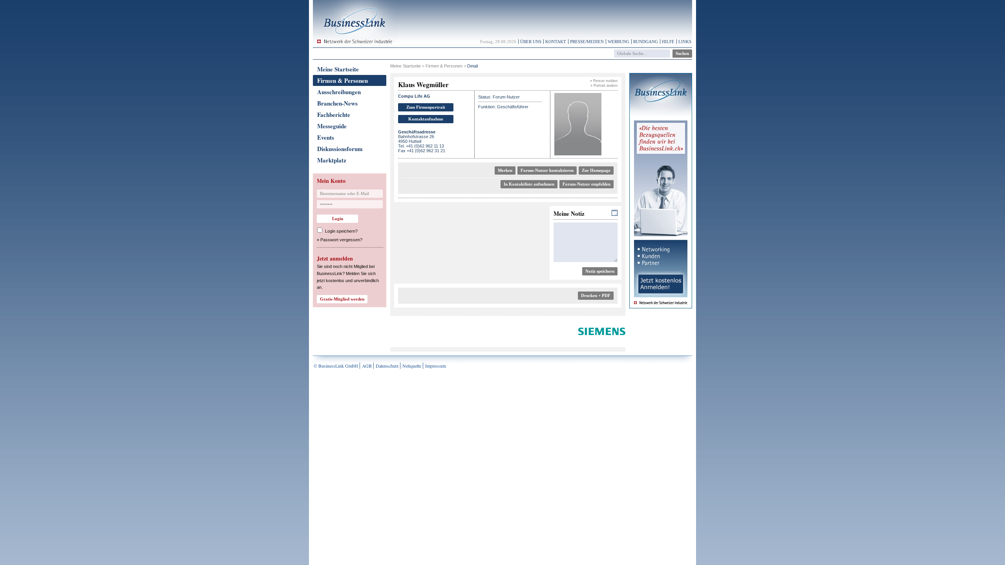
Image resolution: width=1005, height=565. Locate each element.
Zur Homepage (596, 170)
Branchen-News (337, 103)
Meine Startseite (338, 69)
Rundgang (645, 41)
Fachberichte (333, 114)
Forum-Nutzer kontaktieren (547, 170)
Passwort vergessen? (341, 239)
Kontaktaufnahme (425, 119)
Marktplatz (331, 160)
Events (325, 137)
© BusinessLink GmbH (336, 366)
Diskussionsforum (340, 148)
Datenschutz (387, 366)
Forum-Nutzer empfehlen (586, 184)
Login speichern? (341, 231)
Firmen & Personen (342, 80)
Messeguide (332, 126)
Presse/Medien (587, 41)
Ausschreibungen (339, 91)
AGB (367, 366)
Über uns (530, 41)
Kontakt (555, 41)
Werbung (618, 41)
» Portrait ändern (604, 85)
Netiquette (411, 366)
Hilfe (668, 41)
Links (684, 41)
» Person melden (604, 81)
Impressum (435, 366)
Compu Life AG (414, 96)
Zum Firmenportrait (425, 107)
